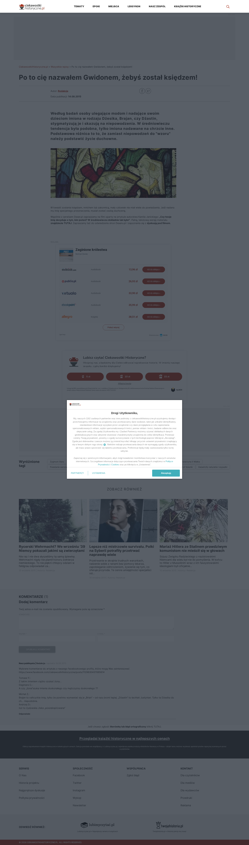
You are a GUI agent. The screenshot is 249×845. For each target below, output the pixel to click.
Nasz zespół (157, 6)
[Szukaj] (228, 6)
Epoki (96, 6)
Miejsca (113, 6)
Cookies (115, 464)
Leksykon (134, 6)
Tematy (79, 6)
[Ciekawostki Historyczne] (34, 6)
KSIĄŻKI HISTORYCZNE (187, 6)
